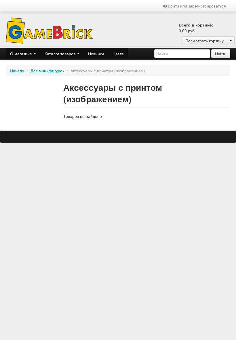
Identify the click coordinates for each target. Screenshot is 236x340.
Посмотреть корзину (204, 41)
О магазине (21, 53)
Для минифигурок (47, 70)
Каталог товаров (61, 53)
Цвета (118, 53)
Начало (17, 70)
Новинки (96, 53)
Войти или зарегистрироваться (196, 6)
